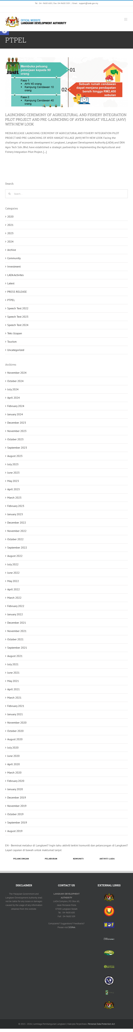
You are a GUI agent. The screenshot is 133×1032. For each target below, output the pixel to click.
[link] (38, 9)
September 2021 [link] (17, 647)
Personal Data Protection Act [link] (101, 1023)
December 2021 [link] (16, 622)
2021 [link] (10, 225)
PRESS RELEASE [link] (17, 291)
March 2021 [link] (14, 697)
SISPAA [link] (71, 927)
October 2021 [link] (15, 639)
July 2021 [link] (13, 664)
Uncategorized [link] (15, 350)
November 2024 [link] (16, 372)
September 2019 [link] (17, 822)
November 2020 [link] (16, 722)
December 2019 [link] (16, 797)
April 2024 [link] (13, 397)
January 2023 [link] (15, 514)
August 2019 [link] (15, 831)
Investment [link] (14, 266)
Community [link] (14, 258)
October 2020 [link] (15, 731)
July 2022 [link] (13, 564)
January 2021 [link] (15, 714)
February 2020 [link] (15, 781)
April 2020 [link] (13, 764)
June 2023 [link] (13, 472)
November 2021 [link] (16, 631)
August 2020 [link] (15, 739)
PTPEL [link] (11, 300)
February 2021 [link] (15, 706)
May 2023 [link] (13, 481)
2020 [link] (10, 216)
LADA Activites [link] (15, 275)
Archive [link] (11, 250)
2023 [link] (10, 233)
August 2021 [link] (15, 656)
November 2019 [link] (16, 806)
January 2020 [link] (15, 789)
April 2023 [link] (13, 489)
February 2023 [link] (15, 506)
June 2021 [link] (13, 672)
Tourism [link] (12, 341)
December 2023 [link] (16, 422)
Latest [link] (10, 283)
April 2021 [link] (13, 689)
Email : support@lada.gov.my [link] (85, 3)
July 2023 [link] (13, 464)
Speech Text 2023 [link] (17, 316)
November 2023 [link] (16, 431)
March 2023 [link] (14, 497)
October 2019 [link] (15, 814)
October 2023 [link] (15, 439)
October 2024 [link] (15, 381)
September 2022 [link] (17, 547)
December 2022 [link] (16, 522)
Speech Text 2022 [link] (17, 308)
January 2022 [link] (15, 614)
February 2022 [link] (15, 606)
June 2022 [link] (13, 572)
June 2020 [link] (13, 756)
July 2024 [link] (13, 389)
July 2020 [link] (13, 747)
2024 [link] (10, 241)
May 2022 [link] (13, 581)
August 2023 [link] (15, 456)
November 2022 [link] (16, 531)
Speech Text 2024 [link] (17, 325)
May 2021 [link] (13, 681)
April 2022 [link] (13, 589)
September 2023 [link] (17, 447)
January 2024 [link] (15, 414)
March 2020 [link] (14, 772)
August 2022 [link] (15, 556)
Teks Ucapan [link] (14, 333)
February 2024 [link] (15, 406)
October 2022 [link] (15, 539)
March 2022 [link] (14, 597)
